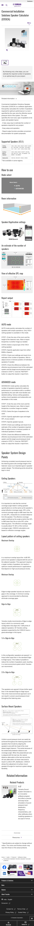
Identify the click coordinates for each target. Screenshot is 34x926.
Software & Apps (22, 857)
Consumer (5, 903)
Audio (8, 857)
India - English (8, 899)
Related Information (8, 98)
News (3, 885)
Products (13, 857)
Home (3, 857)
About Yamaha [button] (6, 894)
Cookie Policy (22, 912)
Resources (16, 837)
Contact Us (9, 909)
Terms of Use (21, 909)
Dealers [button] (4, 890)
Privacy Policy (10, 912)
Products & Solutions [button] (7, 880)
